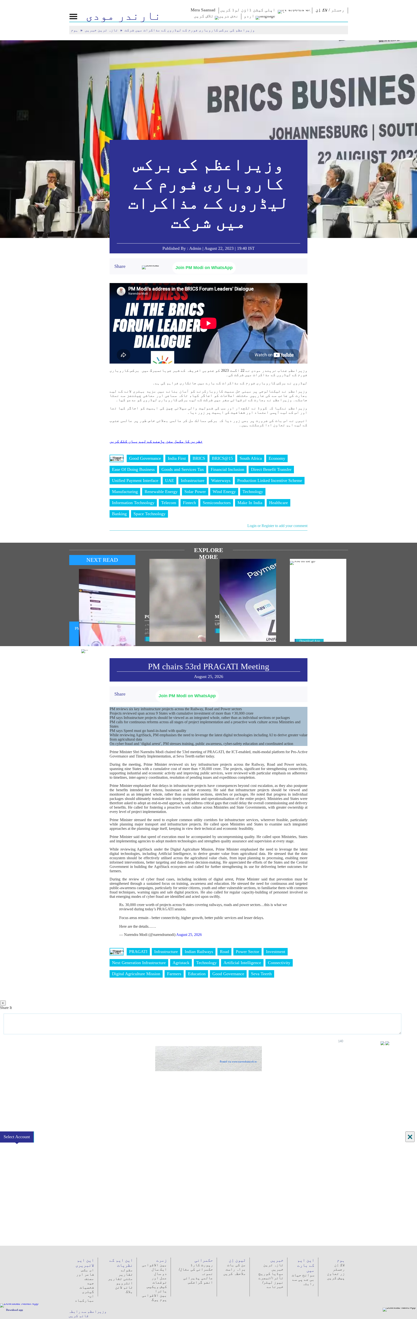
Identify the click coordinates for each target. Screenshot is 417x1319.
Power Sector (247, 951)
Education (197, 973)
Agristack (181, 962)
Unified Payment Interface (135, 480)
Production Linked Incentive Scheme (269, 480)
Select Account (17, 1136)
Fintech (189, 502)
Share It (6, 1008)
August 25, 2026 (189, 935)
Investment (275, 951)
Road (224, 951)
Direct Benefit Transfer (271, 469)
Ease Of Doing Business (133, 469)
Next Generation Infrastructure (139, 962)
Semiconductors (217, 502)
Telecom (168, 502)
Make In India (249, 502)
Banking (119, 513)
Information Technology (133, 502)
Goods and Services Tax (182, 469)
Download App (309, 641)
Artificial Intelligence (242, 962)
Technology (253, 491)
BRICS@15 (222, 458)
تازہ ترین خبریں (102, 30)
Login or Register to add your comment (277, 526)
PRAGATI (138, 951)
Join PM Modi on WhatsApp (204, 267)
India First (177, 458)
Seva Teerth (261, 973)
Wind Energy (224, 491)
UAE (169, 480)
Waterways (220, 480)
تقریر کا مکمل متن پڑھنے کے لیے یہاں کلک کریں (156, 441)
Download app (14, 1309)
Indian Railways (199, 951)
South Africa (251, 458)
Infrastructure (192, 480)
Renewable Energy (161, 491)
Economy (277, 458)
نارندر (123, 15)
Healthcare (278, 502)
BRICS (199, 458)
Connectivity (279, 962)
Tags (116, 458)
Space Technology (149, 513)
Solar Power (195, 491)
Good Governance (145, 458)
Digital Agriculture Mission (136, 973)
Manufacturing (125, 491)
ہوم (75, 30)
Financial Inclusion (227, 469)
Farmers (174, 973)
